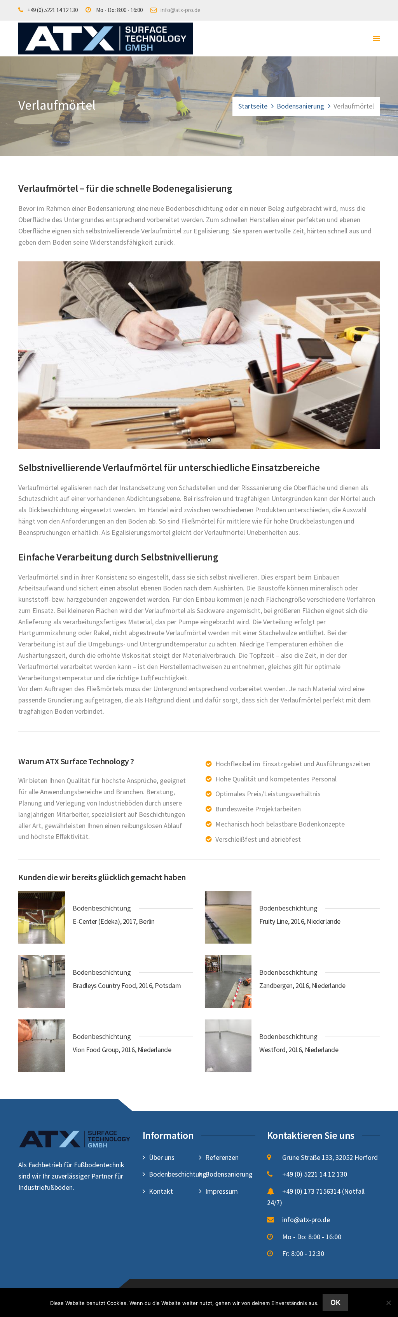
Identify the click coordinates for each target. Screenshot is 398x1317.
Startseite (252, 106)
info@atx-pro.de (181, 10)
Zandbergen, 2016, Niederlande (302, 985)
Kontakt (161, 1191)
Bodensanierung (300, 106)
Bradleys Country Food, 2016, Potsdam (127, 985)
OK (335, 1302)
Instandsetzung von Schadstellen (168, 487)
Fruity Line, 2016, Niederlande (299, 921)
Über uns (162, 1157)
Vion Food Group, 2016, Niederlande (122, 1049)
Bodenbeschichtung (194, 208)
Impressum (221, 1191)
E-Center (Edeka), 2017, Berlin (114, 921)
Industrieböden (121, 803)
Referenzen (222, 1157)
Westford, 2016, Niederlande (298, 1049)
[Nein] (388, 1302)
